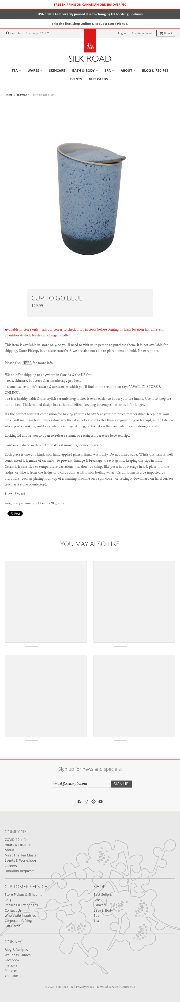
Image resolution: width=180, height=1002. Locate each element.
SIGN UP (123, 529)
